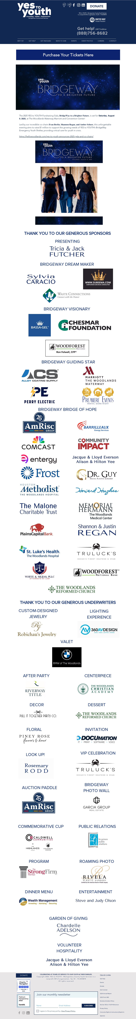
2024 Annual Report (105, 993)
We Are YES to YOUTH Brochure (109, 1004)
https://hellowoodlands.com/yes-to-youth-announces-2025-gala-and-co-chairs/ (56, 136)
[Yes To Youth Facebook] (19, 1013)
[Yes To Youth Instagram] (23, 1013)
